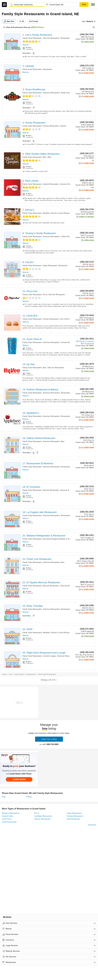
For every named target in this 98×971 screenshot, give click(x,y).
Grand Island (19, 674)
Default (90, 21)
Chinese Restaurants (51, 126)
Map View (10, 21)
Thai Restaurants (73, 819)
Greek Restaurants (9, 822)
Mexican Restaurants (51, 490)
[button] (93, 4)
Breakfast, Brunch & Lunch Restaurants (58, 213)
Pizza (45, 294)
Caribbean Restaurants (43, 816)
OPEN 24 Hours (37, 27)
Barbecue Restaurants (10, 813)
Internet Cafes (7, 816)
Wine (49, 157)
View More (92, 825)
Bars (44, 157)
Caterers (63, 126)
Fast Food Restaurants (68, 319)
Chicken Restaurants (51, 319)
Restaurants (65, 38)
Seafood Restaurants (51, 184)
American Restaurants (51, 93)
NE (10, 674)
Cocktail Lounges (49, 656)
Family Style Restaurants (32, 38)
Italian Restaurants (50, 265)
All (23, 21)
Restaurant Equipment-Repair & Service (58, 539)
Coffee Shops (66, 236)
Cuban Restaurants (74, 813)
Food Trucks (7, 819)
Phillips (29, 797)
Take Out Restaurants (51, 38)
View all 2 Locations (86, 341)
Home (4, 674)
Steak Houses (66, 93)
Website (25, 45)
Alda (3, 797)
